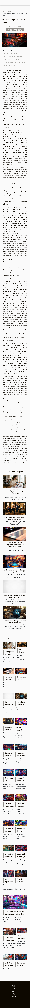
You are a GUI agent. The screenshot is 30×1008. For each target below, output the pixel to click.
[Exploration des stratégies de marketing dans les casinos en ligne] (21, 957)
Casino (9, 11)
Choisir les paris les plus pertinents (12, 59)
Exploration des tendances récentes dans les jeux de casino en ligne (14, 914)
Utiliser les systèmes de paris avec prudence (14, 62)
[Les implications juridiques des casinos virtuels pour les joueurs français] (8, 873)
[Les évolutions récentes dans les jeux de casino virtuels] (22, 930)
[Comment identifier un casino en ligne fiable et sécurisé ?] (8, 721)
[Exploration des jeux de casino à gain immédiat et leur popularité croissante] (21, 823)
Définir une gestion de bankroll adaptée (13, 56)
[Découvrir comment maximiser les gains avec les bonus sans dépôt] (21, 797)
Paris (14, 994)
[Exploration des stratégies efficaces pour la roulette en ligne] (21, 747)
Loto (14, 989)
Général (14, 996)
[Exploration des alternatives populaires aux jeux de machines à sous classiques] (8, 772)
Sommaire (8, 50)
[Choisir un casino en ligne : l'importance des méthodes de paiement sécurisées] (15, 534)
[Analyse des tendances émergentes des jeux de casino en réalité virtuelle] (21, 772)
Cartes (14, 991)
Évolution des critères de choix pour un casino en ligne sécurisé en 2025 (15, 571)
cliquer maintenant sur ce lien (15, 263)
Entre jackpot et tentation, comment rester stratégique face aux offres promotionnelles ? (15, 492)
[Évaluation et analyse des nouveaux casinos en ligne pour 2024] (8, 957)
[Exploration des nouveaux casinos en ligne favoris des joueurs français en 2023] (8, 823)
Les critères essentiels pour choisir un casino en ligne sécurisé (15, 622)
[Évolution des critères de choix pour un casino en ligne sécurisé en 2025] (15, 561)
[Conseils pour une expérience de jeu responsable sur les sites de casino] (21, 873)
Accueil (3, 11)
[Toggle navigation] (3, 2)
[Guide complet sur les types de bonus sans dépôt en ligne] (15, 586)
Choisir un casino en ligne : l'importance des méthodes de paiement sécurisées (15, 544)
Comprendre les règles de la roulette (12, 53)
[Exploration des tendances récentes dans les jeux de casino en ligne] (15, 902)
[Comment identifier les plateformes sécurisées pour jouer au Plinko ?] (8, 747)
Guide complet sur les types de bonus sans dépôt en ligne (15, 596)
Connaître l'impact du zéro (10, 65)
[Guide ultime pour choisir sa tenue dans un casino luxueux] (15, 508)
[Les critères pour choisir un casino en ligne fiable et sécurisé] (8, 848)
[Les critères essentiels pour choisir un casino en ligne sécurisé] (15, 612)
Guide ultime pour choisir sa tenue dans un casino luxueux (15, 518)
